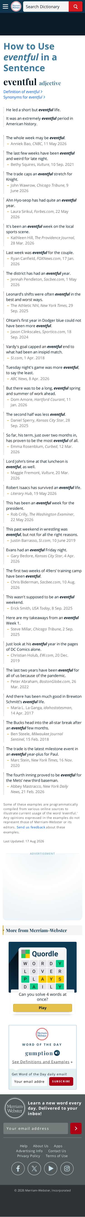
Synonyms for (22, 97)
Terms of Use (57, 1156)
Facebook (18, 1168)
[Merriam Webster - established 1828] (16, 6)
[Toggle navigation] (5, 6)
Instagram (67, 1168)
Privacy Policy (29, 1156)
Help (24, 1146)
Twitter (34, 1168)
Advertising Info (30, 1151)
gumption (39, 1053)
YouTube (50, 1168)
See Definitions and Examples (41, 1061)
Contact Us (57, 1151)
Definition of (21, 91)
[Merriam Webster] (42, 1034)
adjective (50, 83)
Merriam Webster (15, 1108)
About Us (41, 1146)
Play (42, 1007)
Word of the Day (42, 1044)
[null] (57, 1053)
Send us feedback (31, 827)
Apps (58, 1146)
